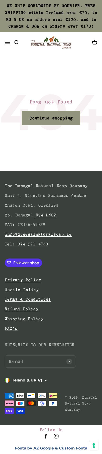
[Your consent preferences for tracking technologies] (93, 445)
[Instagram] (56, 437)
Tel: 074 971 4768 (26, 244)
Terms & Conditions (28, 299)
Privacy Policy (23, 280)
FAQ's (11, 328)
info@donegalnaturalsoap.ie (38, 234)
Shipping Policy (24, 318)
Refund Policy (21, 309)
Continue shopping (51, 118)
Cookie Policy (22, 289)
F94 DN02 (46, 215)
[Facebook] (46, 437)
